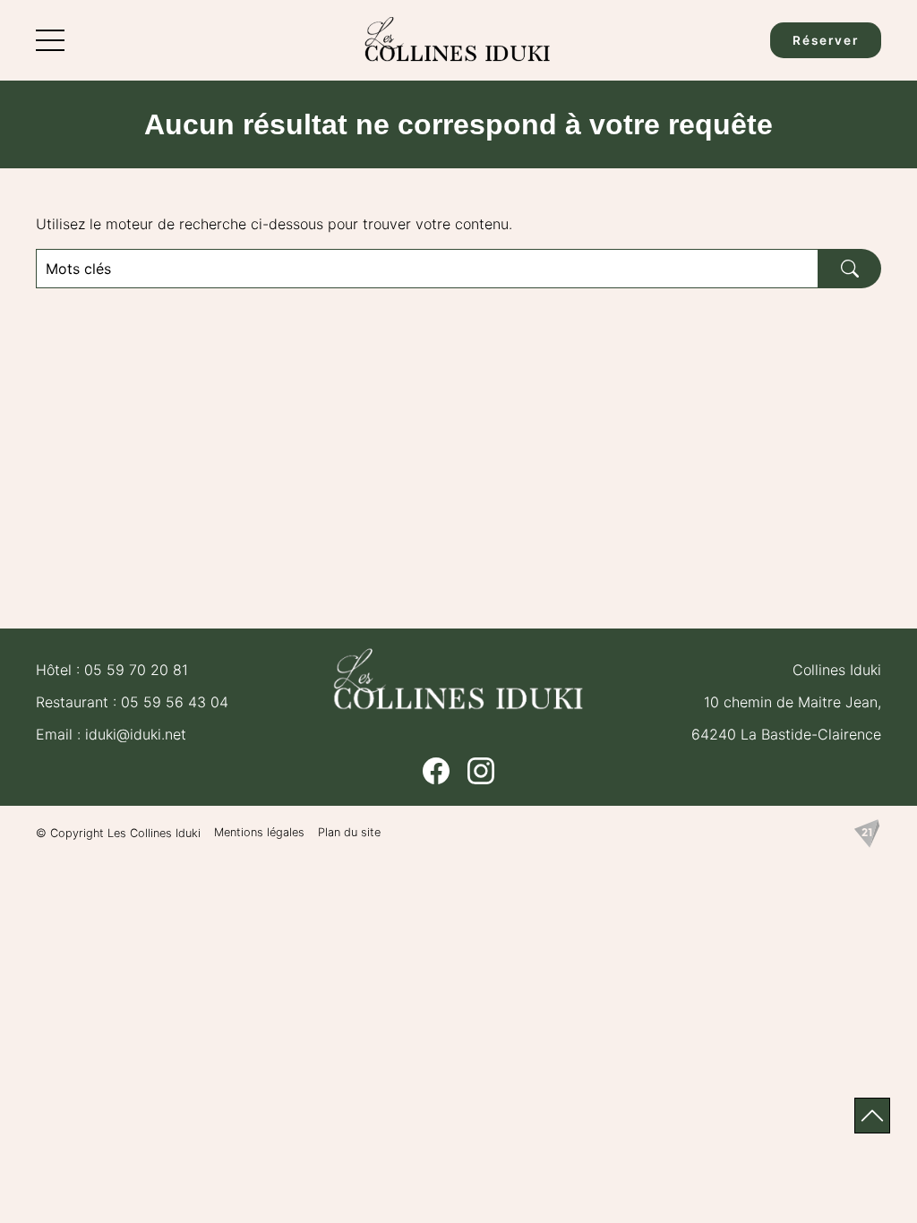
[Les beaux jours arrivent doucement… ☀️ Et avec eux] (565, 551)
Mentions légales (259, 832)
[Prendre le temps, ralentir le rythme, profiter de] (138, 551)
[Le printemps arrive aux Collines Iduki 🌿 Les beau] (778, 551)
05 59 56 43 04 (174, 702)
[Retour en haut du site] (872, 1115)
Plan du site (349, 832)
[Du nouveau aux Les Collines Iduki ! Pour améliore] (352, 551)
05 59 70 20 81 (136, 670)
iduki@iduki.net (135, 734)
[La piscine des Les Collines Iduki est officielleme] (778, 428)
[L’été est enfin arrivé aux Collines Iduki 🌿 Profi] (352, 428)
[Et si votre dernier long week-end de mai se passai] (565, 428)
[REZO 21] (867, 833)
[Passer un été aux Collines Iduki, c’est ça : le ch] (138, 428)
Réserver (826, 40)
